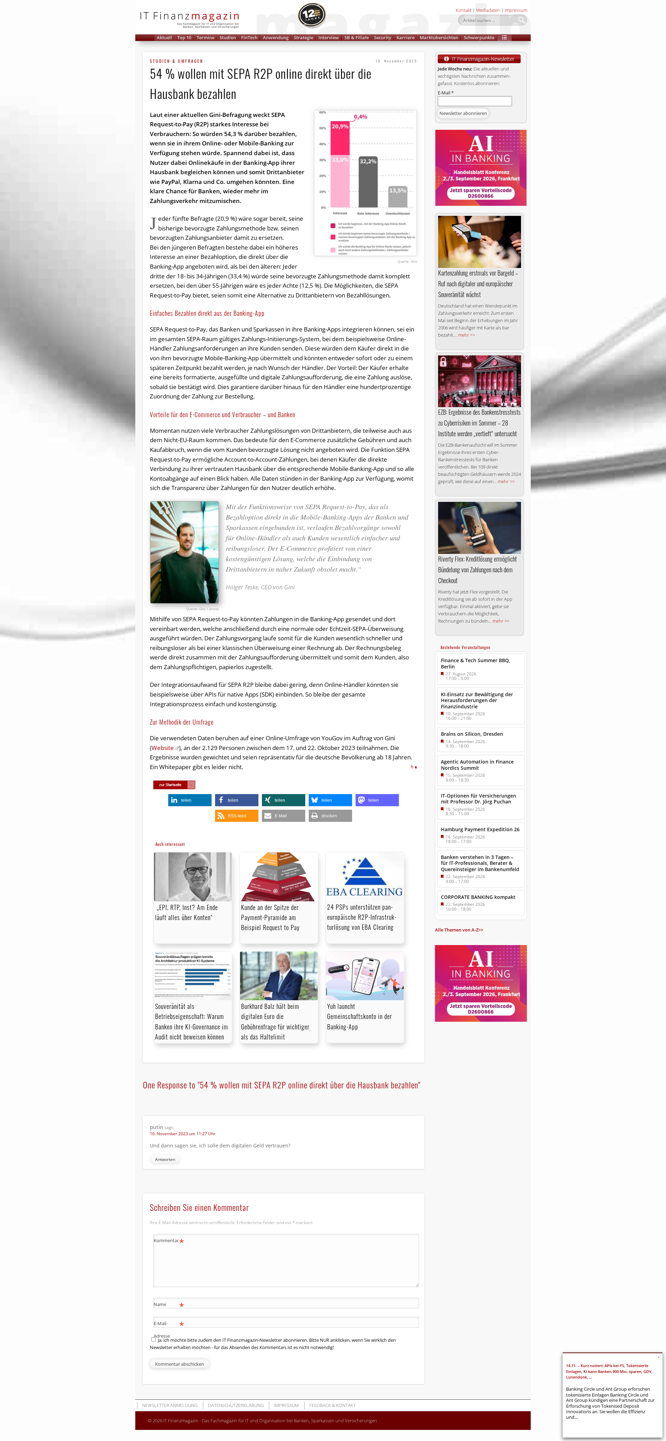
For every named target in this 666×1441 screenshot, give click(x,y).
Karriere (405, 37)
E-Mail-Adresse (169, 1329)
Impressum (516, 10)
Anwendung (276, 37)
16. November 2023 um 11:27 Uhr (182, 1134)
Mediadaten (488, 10)
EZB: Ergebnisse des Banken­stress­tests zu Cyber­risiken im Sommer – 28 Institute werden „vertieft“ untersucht (479, 422)
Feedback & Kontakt (332, 1405)
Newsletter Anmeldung (169, 1405)
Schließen (658, 1357)
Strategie (303, 37)
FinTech (249, 37)
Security (382, 37)
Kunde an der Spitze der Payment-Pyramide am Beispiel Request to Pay (270, 917)
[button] (504, 37)
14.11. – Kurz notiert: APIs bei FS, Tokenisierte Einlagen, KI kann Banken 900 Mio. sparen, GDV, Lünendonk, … (609, 1371)
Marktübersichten (439, 37)
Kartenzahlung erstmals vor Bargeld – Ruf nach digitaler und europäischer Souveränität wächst (478, 283)
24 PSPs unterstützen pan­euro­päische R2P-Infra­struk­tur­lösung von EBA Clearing (361, 917)
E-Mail (446, 93)
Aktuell (164, 37)
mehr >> (466, 335)
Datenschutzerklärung (236, 1405)
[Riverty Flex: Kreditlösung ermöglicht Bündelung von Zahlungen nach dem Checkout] (479, 528)
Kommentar (169, 1241)
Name (169, 1305)
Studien (228, 37)
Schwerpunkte (479, 37)
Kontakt (463, 10)
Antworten (165, 1159)
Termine (205, 37)
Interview (328, 37)
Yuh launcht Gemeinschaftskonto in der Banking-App (359, 1016)
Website (163, 748)
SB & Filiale (356, 37)
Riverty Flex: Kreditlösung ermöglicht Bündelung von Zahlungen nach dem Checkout (477, 569)
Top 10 (184, 37)
